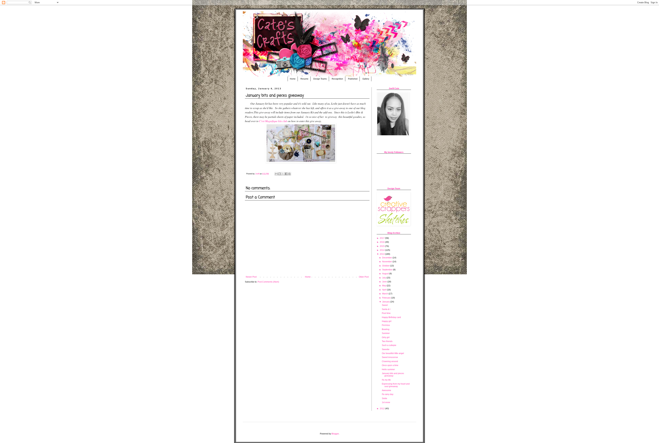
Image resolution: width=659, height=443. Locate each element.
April (384, 290)
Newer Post (251, 277)
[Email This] (276, 174)
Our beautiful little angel (393, 353)
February (386, 298)
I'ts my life (386, 380)
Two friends (387, 341)
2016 (382, 242)
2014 (382, 250)
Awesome (386, 390)
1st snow (386, 402)
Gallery (365, 79)
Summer (386, 333)
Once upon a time (390, 365)
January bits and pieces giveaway (393, 374)
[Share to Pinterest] (289, 174)
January (386, 302)
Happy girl (386, 321)
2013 (382, 254)
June (384, 281)
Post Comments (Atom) (268, 282)
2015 (382, 246)
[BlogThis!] (279, 174)
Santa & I (386, 309)
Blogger (335, 434)
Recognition (337, 79)
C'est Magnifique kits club (273, 121)
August (385, 273)
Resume (304, 79)
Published (352, 79)
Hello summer (388, 369)
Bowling (385, 329)
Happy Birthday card (391, 317)
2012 (382, 408)
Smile (384, 398)
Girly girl (386, 337)
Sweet (385, 305)
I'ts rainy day (387, 394)
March (385, 293)
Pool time (386, 313)
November (387, 261)
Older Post (364, 277)
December (387, 257)
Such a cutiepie (389, 345)
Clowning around (390, 361)
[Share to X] (283, 174)
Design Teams (320, 79)
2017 (382, 238)
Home (293, 79)
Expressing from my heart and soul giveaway (396, 385)
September (387, 269)
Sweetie (385, 349)
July (384, 278)
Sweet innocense (390, 357)
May (384, 285)
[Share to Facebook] (286, 174)
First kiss (386, 325)
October (386, 266)
